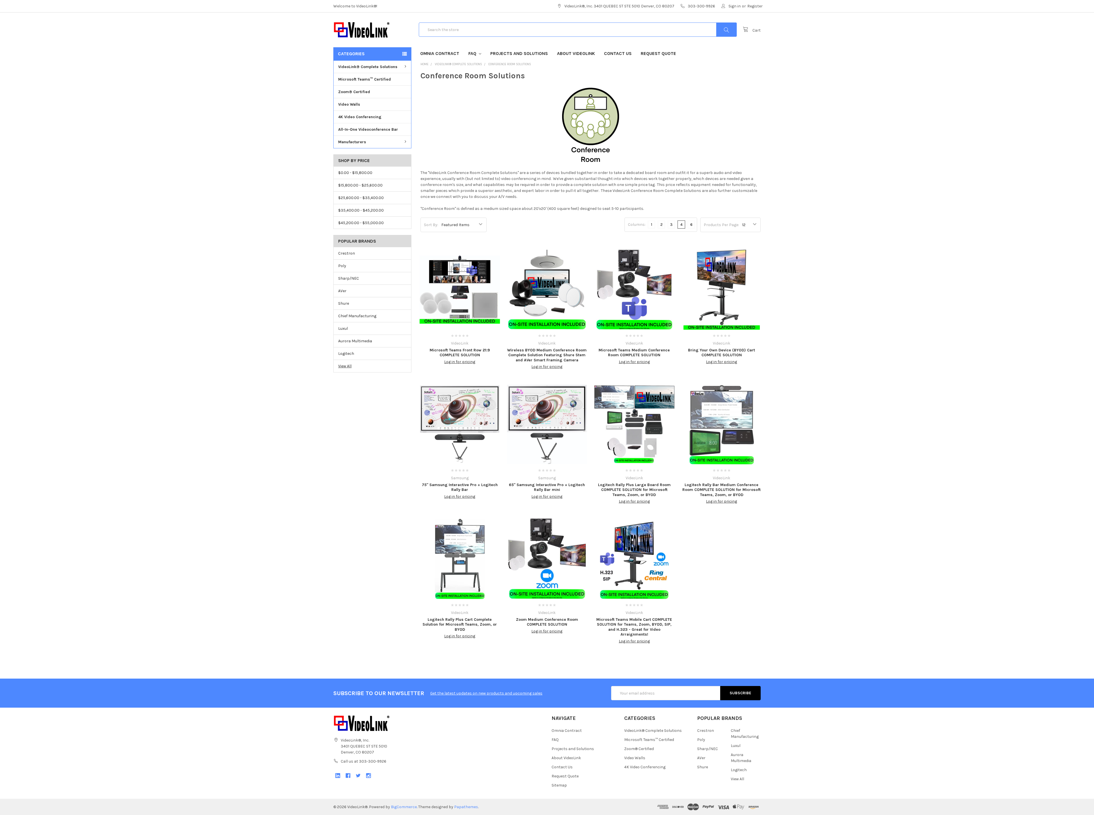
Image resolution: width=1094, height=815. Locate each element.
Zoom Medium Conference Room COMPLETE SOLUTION (547, 622)
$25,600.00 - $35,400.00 (361, 197)
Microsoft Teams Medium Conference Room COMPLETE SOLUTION (634, 353)
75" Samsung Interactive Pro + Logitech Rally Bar (460, 487)
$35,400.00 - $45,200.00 (361, 210)
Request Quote (658, 53)
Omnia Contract (439, 53)
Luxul (343, 328)
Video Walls (349, 104)
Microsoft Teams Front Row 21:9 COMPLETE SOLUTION (460, 353)
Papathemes (466, 806)
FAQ (472, 53)
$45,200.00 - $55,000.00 (361, 222)
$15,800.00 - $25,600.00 (360, 185)
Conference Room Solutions (509, 64)
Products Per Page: (721, 224)
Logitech (346, 353)
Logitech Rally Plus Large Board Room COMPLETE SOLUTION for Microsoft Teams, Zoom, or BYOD (634, 489)
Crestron (346, 253)
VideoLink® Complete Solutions (367, 66)
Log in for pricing (459, 361)
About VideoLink (576, 53)
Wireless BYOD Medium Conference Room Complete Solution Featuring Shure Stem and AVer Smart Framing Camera (547, 355)
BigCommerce (404, 806)
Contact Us (618, 53)
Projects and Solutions (519, 53)
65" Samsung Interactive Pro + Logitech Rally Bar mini (547, 487)
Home (424, 64)
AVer (342, 290)
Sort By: (431, 224)
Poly (342, 265)
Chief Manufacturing (357, 316)
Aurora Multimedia (355, 341)
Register (755, 6)
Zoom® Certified (354, 91)
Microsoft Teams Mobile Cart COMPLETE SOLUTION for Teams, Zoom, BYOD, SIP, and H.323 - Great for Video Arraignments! (634, 627)
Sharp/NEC (348, 278)
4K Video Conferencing (359, 116)
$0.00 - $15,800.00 (355, 172)
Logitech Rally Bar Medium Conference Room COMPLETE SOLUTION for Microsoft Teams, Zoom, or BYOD (721, 489)
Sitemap (559, 785)
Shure (343, 303)
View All (345, 366)
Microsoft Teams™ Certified (364, 79)
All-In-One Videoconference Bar (368, 129)
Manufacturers (352, 142)
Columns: (637, 224)
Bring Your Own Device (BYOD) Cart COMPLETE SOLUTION (721, 353)
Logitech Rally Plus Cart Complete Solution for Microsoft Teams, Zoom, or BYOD (460, 624)
